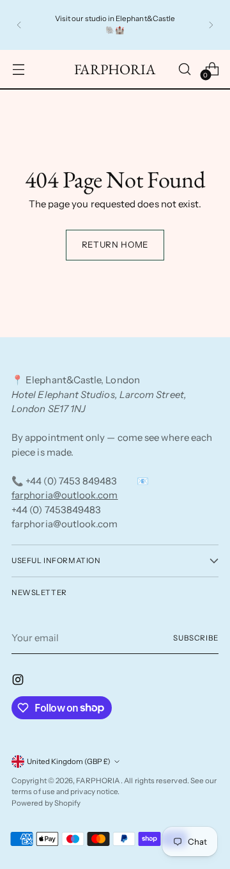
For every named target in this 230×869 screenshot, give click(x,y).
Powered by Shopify (46, 803)
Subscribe (195, 638)
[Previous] (19, 25)
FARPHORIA (98, 780)
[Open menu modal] (18, 69)
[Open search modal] (184, 69)
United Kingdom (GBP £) (69, 761)
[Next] (211, 25)
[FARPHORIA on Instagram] (19, 681)
